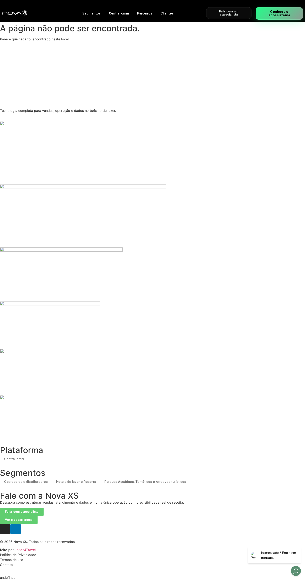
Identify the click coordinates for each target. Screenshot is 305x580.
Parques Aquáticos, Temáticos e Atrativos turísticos (145, 482)
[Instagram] (5, 529)
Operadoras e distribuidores (26, 482)
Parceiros (144, 13)
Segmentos (91, 13)
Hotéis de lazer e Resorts (76, 482)
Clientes (167, 13)
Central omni (119, 13)
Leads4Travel (25, 550)
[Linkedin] (15, 529)
